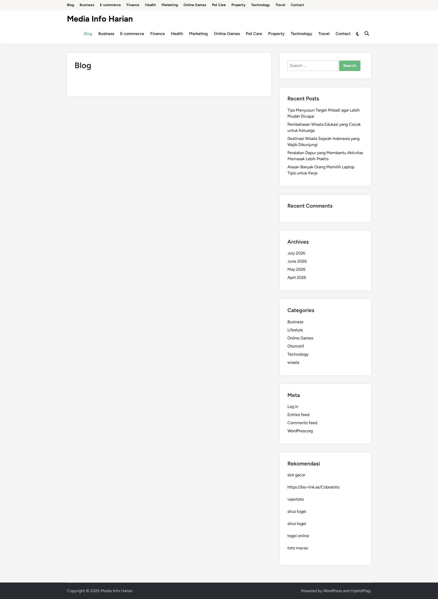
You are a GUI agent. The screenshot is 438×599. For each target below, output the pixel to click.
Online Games (195, 5)
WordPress (332, 590)
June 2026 (297, 261)
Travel (280, 5)
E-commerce (110, 5)
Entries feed (298, 414)
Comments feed (302, 422)
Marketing (169, 5)
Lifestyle (295, 330)
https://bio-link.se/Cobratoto (313, 487)
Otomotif (295, 346)
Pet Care (219, 5)
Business (87, 5)
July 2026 (296, 253)
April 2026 (296, 277)
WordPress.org (300, 430)
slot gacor (296, 475)
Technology (260, 5)
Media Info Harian (100, 19)
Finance (132, 5)
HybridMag (360, 590)
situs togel (296, 511)
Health (150, 5)
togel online (298, 535)
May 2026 (296, 269)
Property (238, 5)
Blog (70, 5)
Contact (297, 5)
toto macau (297, 548)
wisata (293, 362)
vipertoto (295, 499)
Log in (292, 406)
